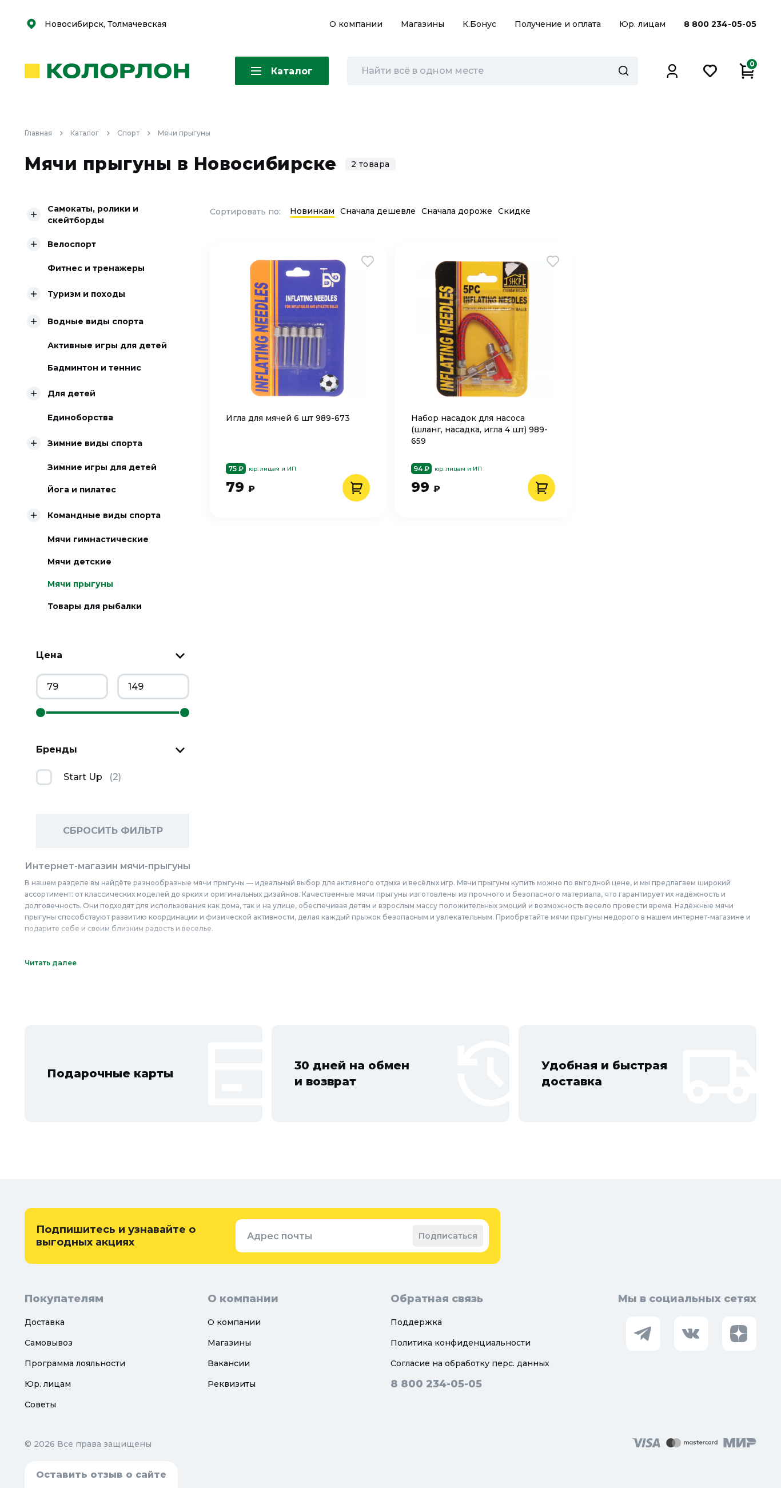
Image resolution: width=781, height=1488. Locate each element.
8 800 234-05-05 (720, 24)
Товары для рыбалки (94, 606)
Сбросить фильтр (113, 830)
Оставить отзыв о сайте (101, 1474)
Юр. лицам (643, 24)
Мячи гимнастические (98, 539)
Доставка (45, 1322)
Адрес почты (279, 1236)
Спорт (128, 133)
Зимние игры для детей (102, 467)
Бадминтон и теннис (94, 368)
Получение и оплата (558, 24)
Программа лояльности (75, 1363)
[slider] (40, 712)
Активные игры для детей (107, 345)
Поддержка (416, 1322)
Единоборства (80, 417)
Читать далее (51, 962)
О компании (357, 24)
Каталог (84, 133)
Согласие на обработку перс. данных (469, 1363)
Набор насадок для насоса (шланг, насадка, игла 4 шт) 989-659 (479, 429)
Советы (40, 1404)
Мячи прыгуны (184, 133)
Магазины (424, 24)
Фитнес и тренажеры (96, 268)
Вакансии (229, 1363)
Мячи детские (79, 561)
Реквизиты (232, 1384)
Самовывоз (49, 1343)
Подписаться (448, 1236)
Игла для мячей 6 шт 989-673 (288, 418)
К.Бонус (481, 24)
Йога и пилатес (81, 489)
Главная (38, 133)
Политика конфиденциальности (460, 1343)
